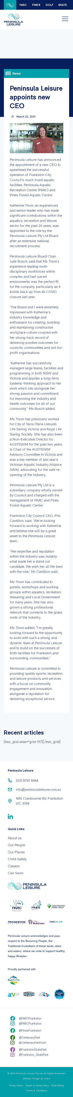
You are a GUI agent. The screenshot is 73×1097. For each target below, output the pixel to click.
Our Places (16, 852)
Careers (14, 866)
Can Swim (15, 873)
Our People (16, 845)
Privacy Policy (16, 1085)
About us (15, 838)
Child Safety (17, 859)
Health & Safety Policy (37, 1085)
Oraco (47, 1078)
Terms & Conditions (36, 1090)
